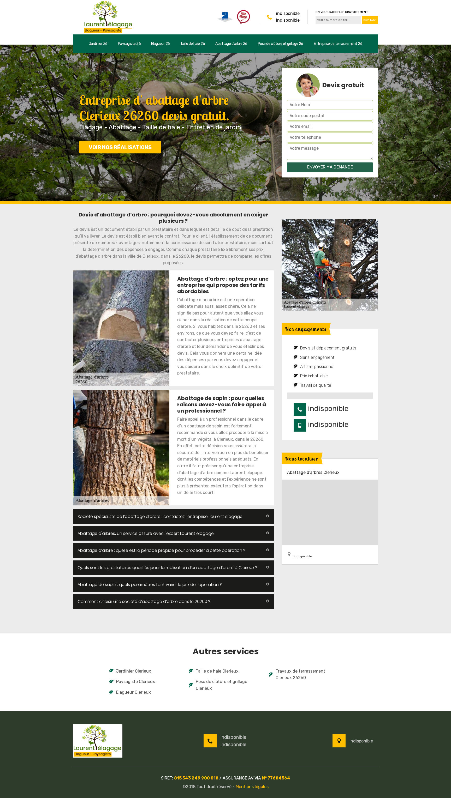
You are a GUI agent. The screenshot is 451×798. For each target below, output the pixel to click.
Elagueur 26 (160, 43)
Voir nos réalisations (120, 147)
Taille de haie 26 (192, 43)
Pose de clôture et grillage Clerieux (221, 685)
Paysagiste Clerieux (135, 681)
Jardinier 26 (98, 43)
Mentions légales (252, 786)
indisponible (288, 13)
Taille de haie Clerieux (217, 671)
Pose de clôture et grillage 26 (280, 43)
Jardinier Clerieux (133, 671)
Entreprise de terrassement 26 (338, 43)
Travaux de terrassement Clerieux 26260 (300, 674)
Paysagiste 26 (129, 43)
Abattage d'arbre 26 (231, 43)
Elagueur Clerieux (133, 692)
